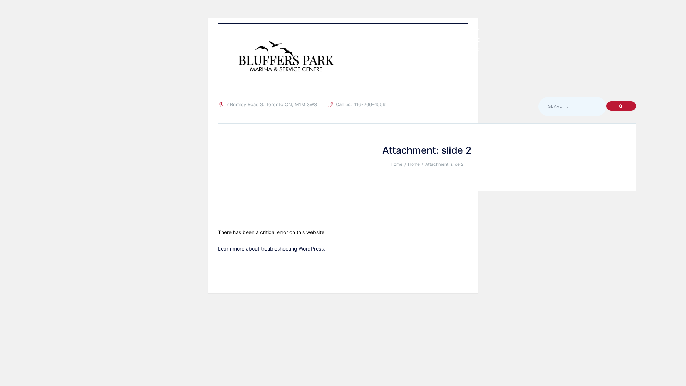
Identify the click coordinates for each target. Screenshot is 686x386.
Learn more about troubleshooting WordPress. (271, 249)
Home (396, 164)
